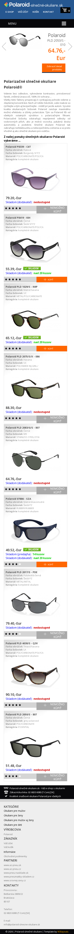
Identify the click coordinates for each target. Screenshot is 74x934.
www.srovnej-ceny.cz (15, 880)
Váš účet (8, 843)
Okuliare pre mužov (14, 810)
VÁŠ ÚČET (23, 11)
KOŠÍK (36, 11)
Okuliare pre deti (13, 824)
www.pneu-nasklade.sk (16, 872)
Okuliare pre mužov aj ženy (19, 820)
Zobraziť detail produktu (54, 68)
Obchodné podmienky (15, 856)
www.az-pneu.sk (12, 865)
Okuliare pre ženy (13, 815)
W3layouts (62, 931)
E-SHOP (10, 11)
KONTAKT (48, 11)
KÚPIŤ (50, 279)
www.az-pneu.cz (12, 868)
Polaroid (8, 834)
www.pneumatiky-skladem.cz (19, 876)
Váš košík (8, 847)
